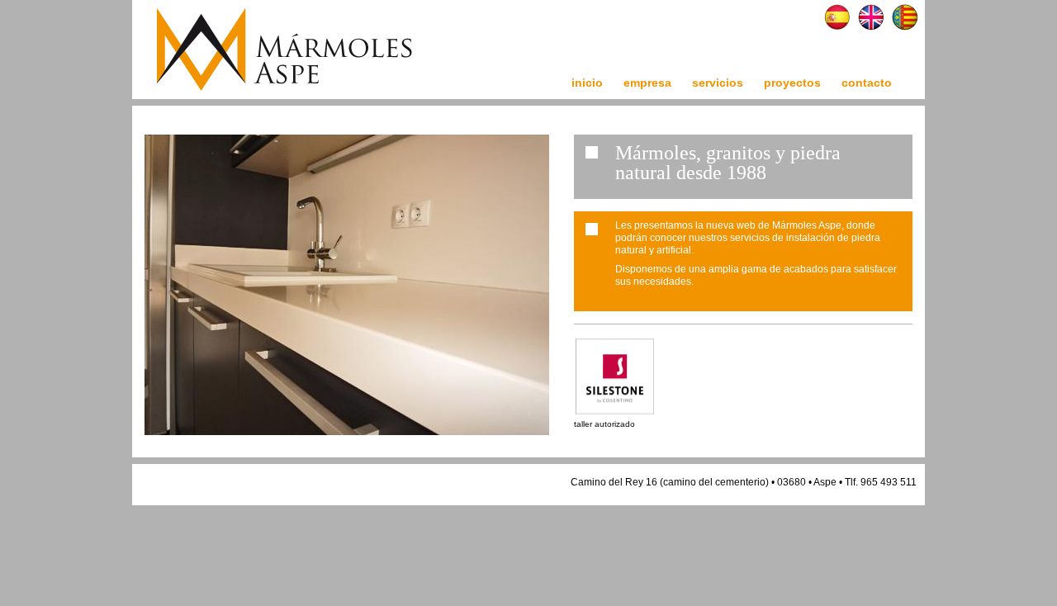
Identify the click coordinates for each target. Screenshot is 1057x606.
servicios (717, 82)
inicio (587, 82)
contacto (866, 82)
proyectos (792, 82)
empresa (647, 82)
